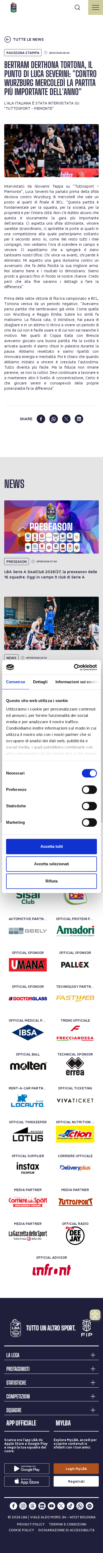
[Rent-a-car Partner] (28, 1100)
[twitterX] (61, 1506)
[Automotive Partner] (28, 931)
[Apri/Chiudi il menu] (95, 7)
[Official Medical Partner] (28, 1032)
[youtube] (51, 1506)
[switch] (89, 789)
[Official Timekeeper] (28, 1134)
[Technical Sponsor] (75, 1066)
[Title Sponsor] (28, 897)
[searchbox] (51, 6)
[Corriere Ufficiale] (75, 1168)
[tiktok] (70, 1506)
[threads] (32, 1506)
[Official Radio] (75, 1235)
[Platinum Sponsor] (75, 897)
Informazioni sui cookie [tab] (77, 682)
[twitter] (66, 419)
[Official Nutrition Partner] (75, 1134)
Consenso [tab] (15, 682)
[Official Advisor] (51, 1269)
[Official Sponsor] (28, 965)
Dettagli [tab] (40, 682)
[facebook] (41, 419)
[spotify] (89, 1506)
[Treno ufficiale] (75, 1032)
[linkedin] (79, 419)
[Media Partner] (28, 1202)
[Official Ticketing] (75, 1100)
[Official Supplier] (28, 1168)
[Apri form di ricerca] (77, 7)
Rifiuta (51, 881)
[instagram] (23, 1506)
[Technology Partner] (75, 998)
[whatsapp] (53, 419)
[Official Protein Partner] (75, 931)
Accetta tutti (51, 846)
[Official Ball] (28, 1066)
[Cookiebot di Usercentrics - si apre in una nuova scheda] (74, 667)
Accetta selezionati (51, 864)
